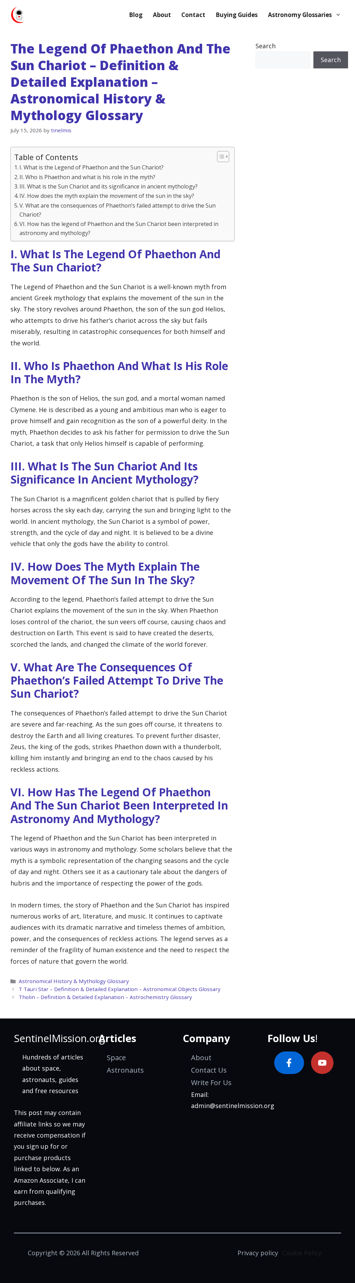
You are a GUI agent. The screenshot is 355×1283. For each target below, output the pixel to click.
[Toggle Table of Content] (219, 156)
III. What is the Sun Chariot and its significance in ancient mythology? (108, 186)
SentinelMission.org (59, 1038)
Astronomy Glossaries (300, 15)
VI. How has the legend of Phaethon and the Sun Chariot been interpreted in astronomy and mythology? (118, 228)
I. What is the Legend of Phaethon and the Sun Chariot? (91, 167)
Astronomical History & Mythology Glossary (74, 981)
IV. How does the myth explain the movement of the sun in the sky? (106, 196)
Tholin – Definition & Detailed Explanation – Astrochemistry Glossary (105, 996)
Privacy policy (257, 1253)
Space (116, 1057)
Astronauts (125, 1070)
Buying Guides (237, 15)
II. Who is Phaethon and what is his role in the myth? (87, 177)
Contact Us (209, 1070)
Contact (193, 15)
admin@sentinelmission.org (232, 1105)
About (162, 15)
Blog (135, 15)
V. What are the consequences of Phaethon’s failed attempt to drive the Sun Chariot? (117, 210)
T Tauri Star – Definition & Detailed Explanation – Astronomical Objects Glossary (119, 989)
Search (266, 46)
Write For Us (211, 1082)
